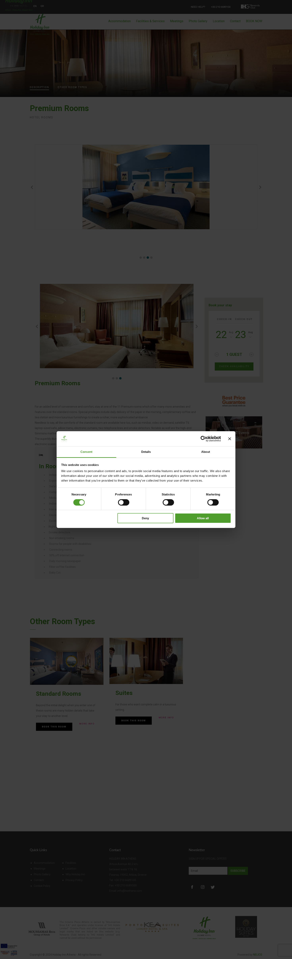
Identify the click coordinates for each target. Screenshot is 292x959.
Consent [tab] (86, 451)
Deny (145, 518)
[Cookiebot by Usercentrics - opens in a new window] (203, 439)
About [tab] (205, 451)
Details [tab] (146, 451)
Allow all (203, 518)
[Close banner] (229, 438)
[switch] (123, 502)
